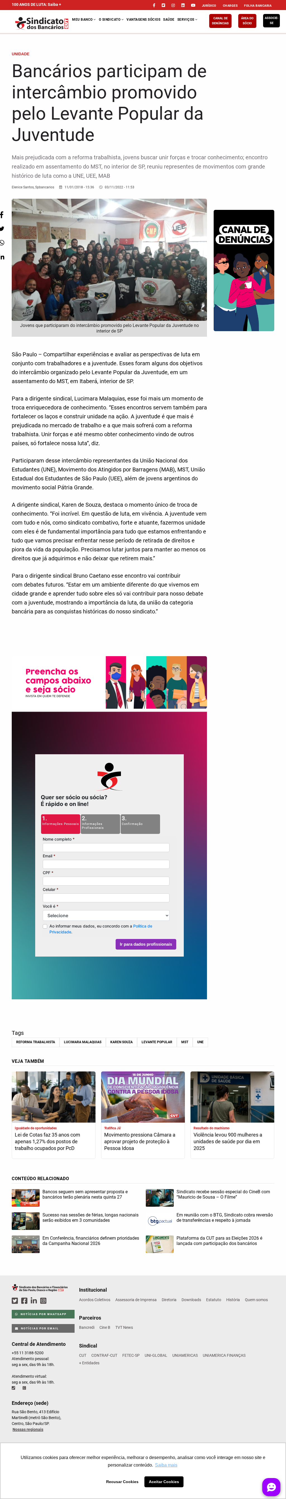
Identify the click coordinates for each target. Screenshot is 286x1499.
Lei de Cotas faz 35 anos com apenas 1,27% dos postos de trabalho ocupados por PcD (47, 1141)
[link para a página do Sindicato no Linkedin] (182, 5)
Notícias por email (39, 1328)
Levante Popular (157, 1042)
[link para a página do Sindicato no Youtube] (193, 5)
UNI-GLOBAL (156, 1355)
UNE (200, 1042)
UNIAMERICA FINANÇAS (224, 1355)
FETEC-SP (131, 1355)
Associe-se (271, 20)
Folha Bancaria (257, 6)
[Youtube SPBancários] (54, 1301)
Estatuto (213, 1300)
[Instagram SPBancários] (44, 1301)
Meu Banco (83, 20)
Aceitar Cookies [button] (164, 1481)
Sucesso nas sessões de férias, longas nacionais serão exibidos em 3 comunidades (90, 1217)
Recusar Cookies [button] (122, 1481)
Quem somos (256, 1300)
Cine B (104, 1327)
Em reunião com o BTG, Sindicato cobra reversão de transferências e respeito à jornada (225, 1217)
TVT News (124, 1327)
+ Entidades (89, 1363)
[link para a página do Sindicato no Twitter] (163, 5)
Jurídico (209, 6)
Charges (230, 6)
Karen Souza (121, 1042)
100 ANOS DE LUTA (36, 4)
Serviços (186, 20)
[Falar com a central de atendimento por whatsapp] (25, 1388)
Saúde (169, 20)
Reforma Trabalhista (35, 1042)
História (233, 1300)
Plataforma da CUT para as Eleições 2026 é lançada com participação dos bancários (219, 1240)
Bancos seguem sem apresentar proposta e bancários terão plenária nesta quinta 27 (85, 1194)
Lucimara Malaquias (82, 1042)
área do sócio (247, 20)
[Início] (42, 23)
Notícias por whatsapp (43, 1314)
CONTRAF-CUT (104, 1355)
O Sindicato (110, 20)
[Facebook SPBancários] (25, 1301)
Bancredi (86, 1327)
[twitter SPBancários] (16, 1301)
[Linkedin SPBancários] (35, 1301)
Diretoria (169, 1300)
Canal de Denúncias (220, 20)
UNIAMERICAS (185, 1355)
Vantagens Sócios (143, 20)
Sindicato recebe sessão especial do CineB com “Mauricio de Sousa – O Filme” (223, 1194)
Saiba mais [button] (166, 1465)
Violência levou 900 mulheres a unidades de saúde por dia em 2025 (228, 1141)
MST (184, 1042)
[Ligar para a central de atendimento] (14, 1388)
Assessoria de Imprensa (136, 1300)
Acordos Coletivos (94, 1300)
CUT (82, 1355)
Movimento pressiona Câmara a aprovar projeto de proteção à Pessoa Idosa (139, 1141)
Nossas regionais (28, 1429)
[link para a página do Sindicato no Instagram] (173, 5)
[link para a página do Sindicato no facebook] (154, 5)
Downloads (191, 1300)
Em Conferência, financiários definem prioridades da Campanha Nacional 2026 (90, 1240)
